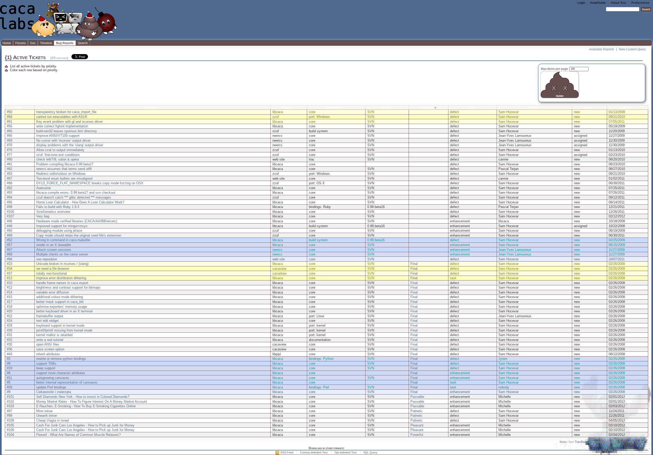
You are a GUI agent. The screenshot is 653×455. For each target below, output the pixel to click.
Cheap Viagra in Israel (52, 420)
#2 (8, 359)
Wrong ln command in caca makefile (63, 240)
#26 (9, 387)
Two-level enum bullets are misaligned (64, 178)
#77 (9, 155)
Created (626, 107)
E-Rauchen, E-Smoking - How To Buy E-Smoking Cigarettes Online (86, 406)
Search (83, 43)
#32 (9, 340)
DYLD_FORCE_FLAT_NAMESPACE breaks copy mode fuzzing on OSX (89, 183)
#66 (9, 136)
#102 (10, 401)
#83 (9, 174)
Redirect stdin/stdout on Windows (61, 174)
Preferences (640, 3)
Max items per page (555, 69)
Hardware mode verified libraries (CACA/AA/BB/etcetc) (76, 221)
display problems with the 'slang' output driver (69, 145)
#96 (9, 259)
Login (581, 3)
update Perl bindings (51, 387)
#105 (10, 425)
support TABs (46, 363)
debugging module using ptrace (59, 230)
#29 (9, 325)
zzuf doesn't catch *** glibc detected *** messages (73, 197)
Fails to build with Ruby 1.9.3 (57, 207)
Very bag (42, 216)
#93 (9, 192)
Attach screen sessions (53, 250)
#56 (9, 126)
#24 (9, 321)
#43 (9, 354)
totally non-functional (51, 273)
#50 (9, 112)
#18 (9, 307)
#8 (8, 363)
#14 (9, 292)
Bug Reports (64, 43)
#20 (9, 311)
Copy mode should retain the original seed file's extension (78, 235)
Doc (33, 43)
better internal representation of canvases (66, 382)
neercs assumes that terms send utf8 (64, 169)
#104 (10, 435)
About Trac (618, 3)
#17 (9, 302)
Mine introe (44, 411)
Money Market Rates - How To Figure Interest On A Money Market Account (91, 401)
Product (287, 107)
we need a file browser (52, 268)
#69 (9, 140)
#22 (9, 316)
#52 (9, 240)
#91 (9, 122)
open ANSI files (47, 344)
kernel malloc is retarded (54, 335)
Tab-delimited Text (345, 452)
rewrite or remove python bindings (61, 359)
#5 (8, 382)
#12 (9, 287)
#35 (9, 344)
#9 (8, 392)
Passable (417, 397)
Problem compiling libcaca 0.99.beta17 (64, 164)
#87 (9, 178)
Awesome (43, 188)
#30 (9, 330)
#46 (9, 221)
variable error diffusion (52, 292)
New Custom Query (632, 49)
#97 (9, 411)
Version (386, 107)
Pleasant (416, 425)
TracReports (583, 442)
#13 (9, 278)
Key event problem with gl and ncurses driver (69, 122)
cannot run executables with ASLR (61, 117)
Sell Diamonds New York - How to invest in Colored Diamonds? (82, 397)
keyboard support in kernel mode (60, 325)
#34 (9, 268)
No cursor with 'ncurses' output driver (63, 140)
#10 (9, 283)
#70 (9, 145)
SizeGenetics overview (53, 212)
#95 (9, 202)
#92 (9, 188)
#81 (9, 164)
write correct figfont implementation (62, 126)
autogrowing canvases (52, 378)
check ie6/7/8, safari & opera (57, 159)
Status (588, 107)
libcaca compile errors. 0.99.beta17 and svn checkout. (76, 192)
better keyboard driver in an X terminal (64, 311)
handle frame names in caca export (62, 283)
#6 (8, 373)
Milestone (426, 107)
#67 (9, 250)
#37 (9, 273)
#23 (9, 264)
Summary (151, 107)
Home (7, 43)
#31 (9, 335)
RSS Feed (287, 452)
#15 (9, 297)
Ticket (18, 107)
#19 (9, 368)
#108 (10, 420)
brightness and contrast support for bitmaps (68, 287)
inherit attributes (48, 354)
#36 (9, 349)
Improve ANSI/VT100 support (58, 136)
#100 (10, 212)
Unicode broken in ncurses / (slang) (62, 264)
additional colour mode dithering (59, 297)
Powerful (416, 435)
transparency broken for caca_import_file (66, 112)
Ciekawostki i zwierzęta (53, 392)
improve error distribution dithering (61, 278)
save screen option (50, 349)
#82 (9, 169)
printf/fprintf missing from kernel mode (64, 330)
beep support (45, 368)
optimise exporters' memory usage (61, 307)
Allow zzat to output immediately (60, 150)
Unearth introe (46, 415)
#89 (9, 235)
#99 (9, 207)
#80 (9, 159)
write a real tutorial (49, 340)
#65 (9, 131)
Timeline (46, 43)
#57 (9, 245)
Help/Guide (598, 3)
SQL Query (370, 452)
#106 (10, 430)
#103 (10, 406)
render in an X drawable (53, 245)
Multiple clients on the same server (62, 254)
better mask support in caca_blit (60, 302)
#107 (10, 216)
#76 (9, 150)
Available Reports (601, 49)
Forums (20, 43)
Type (471, 107)
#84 (9, 117)
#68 (9, 254)
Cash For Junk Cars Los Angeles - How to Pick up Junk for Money (85, 425)
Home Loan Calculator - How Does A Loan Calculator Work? (80, 202)
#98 (9, 415)
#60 (9, 230)
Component (335, 107)
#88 (9, 183)
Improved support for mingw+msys (61, 226)
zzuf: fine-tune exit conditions (58, 155)
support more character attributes (60, 373)
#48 (9, 226)
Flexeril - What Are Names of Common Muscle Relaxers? (78, 435)
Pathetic (416, 411)
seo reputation (46, 259)
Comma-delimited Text (314, 452)
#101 (10, 397)
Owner (533, 107)
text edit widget (47, 321)
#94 (9, 197)
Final (414, 264)
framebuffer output (49, 316)
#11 (9, 378)
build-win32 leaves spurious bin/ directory (66, 131)
